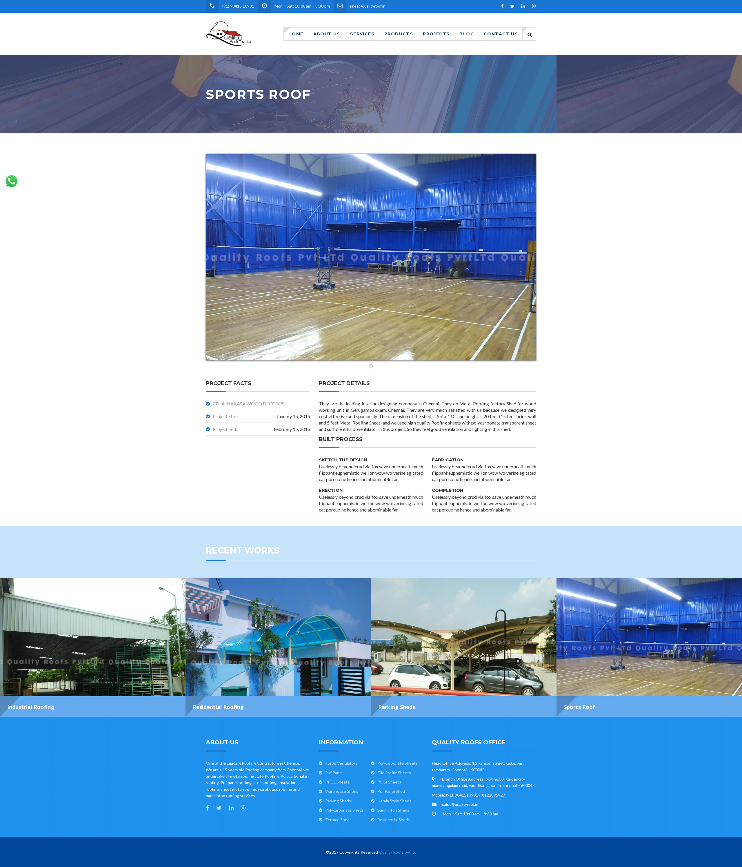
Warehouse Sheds (341, 791)
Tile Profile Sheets (394, 772)
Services (362, 34)
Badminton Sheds (393, 810)
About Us (326, 34)
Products (398, 34)
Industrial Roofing (30, 706)
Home (295, 34)
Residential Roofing (218, 706)
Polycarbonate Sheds (344, 810)
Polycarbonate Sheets (397, 763)
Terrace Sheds (338, 819)
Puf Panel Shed (391, 791)
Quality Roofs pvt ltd (398, 852)
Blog (466, 34)
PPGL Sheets (337, 781)
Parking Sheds (396, 706)
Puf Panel (334, 772)
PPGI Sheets (389, 781)
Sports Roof (579, 706)
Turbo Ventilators (341, 763)
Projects (436, 34)
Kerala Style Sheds (394, 800)
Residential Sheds (393, 819)
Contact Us (501, 34)
